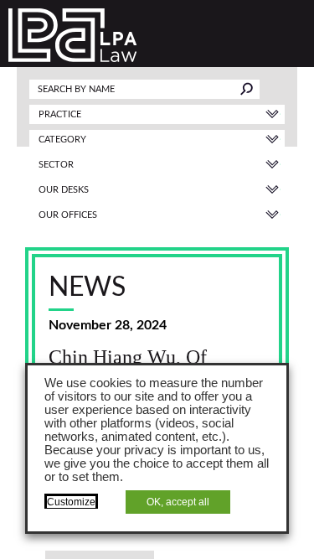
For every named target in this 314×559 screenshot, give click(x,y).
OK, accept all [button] (178, 502)
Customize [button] (71, 502)
